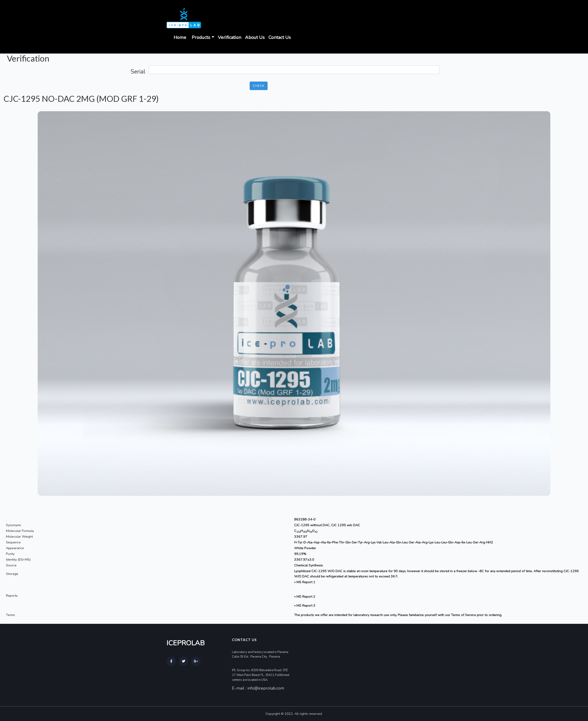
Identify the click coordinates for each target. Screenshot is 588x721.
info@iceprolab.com (265, 688)
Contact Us (280, 37)
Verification (229, 37)
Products (201, 37)
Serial (137, 72)
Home (180, 37)
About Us (255, 37)
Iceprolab (186, 643)
